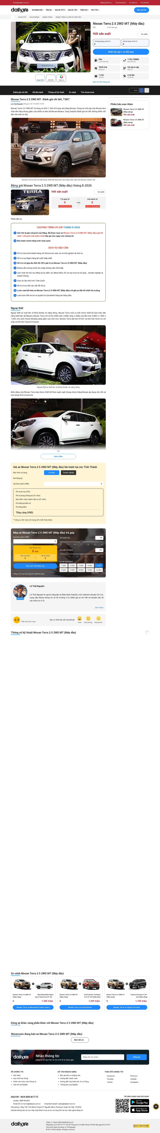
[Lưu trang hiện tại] (125, 10)
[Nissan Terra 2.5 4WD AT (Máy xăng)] (116, 123)
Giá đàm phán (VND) (21, 484)
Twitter (110, 1082)
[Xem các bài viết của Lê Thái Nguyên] (20, 591)
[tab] (40, 78)
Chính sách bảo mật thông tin (24, 1082)
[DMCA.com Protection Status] (141, 1126)
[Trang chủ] (12, 17)
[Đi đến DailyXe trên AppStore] (139, 1110)
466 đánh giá (112, 27)
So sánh (144, 34)
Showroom (37, 10)
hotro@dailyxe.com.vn (21, 3)
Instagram (134, 1082)
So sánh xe (133, 3)
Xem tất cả (79, 1040)
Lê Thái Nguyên (17, 104)
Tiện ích (83, 10)
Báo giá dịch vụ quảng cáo (70, 1075)
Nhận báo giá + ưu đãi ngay (121, 52)
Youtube (110, 1079)
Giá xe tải (72, 10)
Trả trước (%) (65, 538)
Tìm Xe (49, 10)
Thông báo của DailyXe (69, 1085)
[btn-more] (146, 90)
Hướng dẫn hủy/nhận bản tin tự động (74, 1082)
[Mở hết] (147, 632)
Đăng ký (136, 1057)
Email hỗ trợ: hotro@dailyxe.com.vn (27, 1104)
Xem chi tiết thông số (101, 82)
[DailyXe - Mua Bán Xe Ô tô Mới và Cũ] (19, 10)
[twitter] (34, 590)
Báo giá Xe (141, 10)
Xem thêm (58, 456)
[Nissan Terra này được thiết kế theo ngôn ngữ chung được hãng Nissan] (58, 428)
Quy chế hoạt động (20, 1078)
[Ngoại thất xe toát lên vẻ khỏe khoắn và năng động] (58, 355)
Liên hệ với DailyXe (20, 1085)
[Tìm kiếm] (120, 10)
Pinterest (134, 1076)
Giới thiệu (17, 1075)
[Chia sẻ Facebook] (141, 90)
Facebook (111, 1076)
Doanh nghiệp (68, 472)
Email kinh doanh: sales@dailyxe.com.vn (60, 1104)
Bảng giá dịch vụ (106, 3)
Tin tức (94, 10)
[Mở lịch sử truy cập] (130, 10)
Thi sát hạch (145, 3)
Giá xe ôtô (60, 10)
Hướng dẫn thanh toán (69, 1078)
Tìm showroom (120, 3)
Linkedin (133, 1079)
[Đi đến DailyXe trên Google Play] (139, 1102)
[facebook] (31, 590)
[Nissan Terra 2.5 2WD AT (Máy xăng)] (116, 112)
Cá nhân (51, 472)
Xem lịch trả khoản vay (35, 566)
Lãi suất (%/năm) (66, 550)
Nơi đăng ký (17, 478)
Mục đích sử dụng (20, 473)
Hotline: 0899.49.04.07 (21, 1101)
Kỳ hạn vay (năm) (66, 562)
